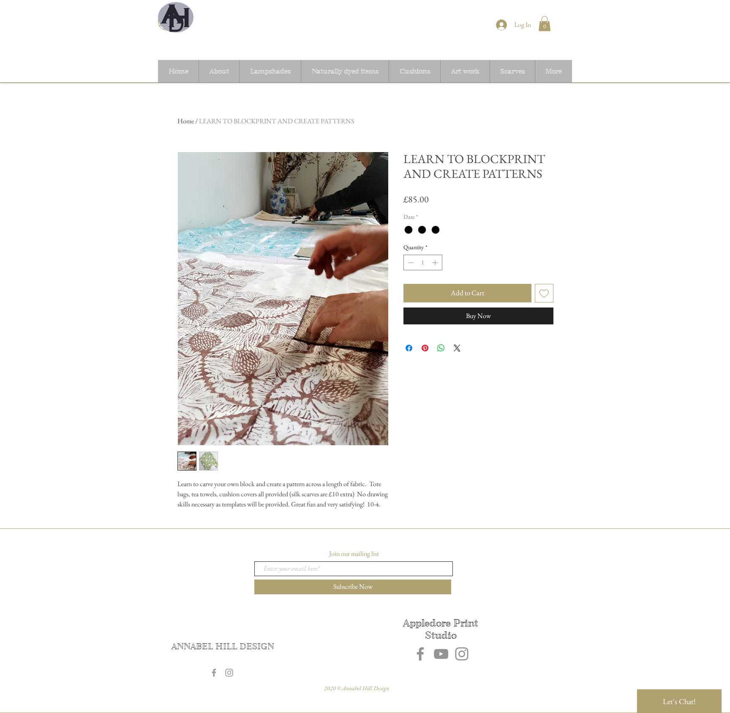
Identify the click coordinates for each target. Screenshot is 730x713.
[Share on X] (457, 348)
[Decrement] (410, 262)
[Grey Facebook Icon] (214, 672)
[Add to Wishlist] (544, 293)
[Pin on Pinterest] (425, 348)
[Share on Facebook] (409, 348)
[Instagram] (462, 654)
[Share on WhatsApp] (441, 348)
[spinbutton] (422, 262)
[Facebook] (420, 654)
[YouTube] (441, 654)
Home (185, 121)
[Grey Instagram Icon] (229, 672)
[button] (544, 23)
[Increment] (435, 262)
